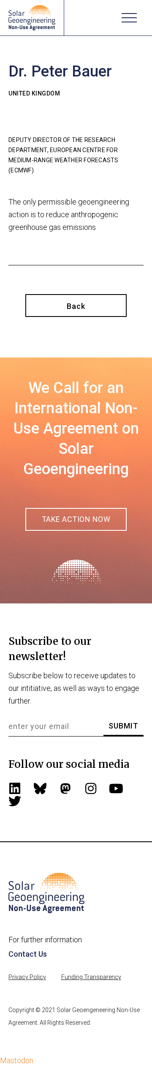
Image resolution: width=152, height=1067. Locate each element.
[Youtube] (116, 788)
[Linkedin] (14, 788)
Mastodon (16, 1060)
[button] (129, 17)
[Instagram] (90, 788)
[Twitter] (14, 801)
